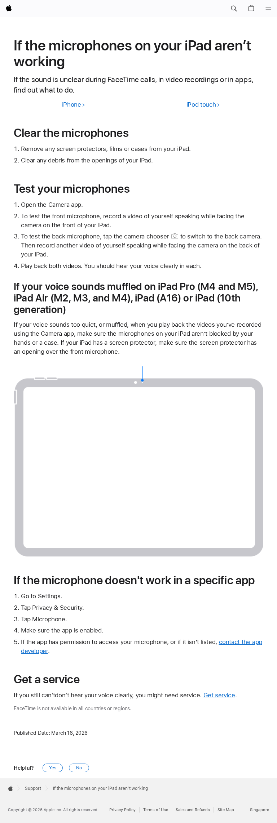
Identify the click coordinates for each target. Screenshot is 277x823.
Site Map (225, 810)
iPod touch (201, 104)
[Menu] (268, 8)
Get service (219, 695)
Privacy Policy (122, 810)
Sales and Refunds (193, 810)
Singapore (259, 810)
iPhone (71, 104)
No (79, 767)
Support (33, 788)
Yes (52, 767)
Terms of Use (155, 810)
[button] (233, 8)
